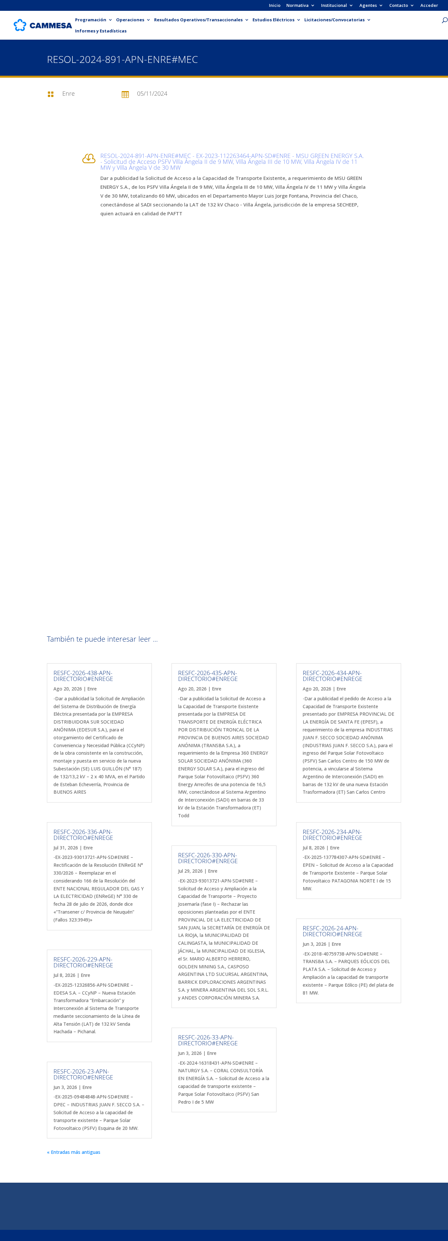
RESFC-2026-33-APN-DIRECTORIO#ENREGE (208, 1040)
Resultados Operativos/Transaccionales (198, 20)
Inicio (274, 5)
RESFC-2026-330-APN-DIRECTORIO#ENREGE (208, 858)
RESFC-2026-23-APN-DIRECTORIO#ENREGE (83, 1074)
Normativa (297, 5)
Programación (90, 20)
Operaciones (130, 20)
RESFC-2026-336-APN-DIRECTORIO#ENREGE (83, 835)
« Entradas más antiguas (73, 1152)
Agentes (368, 5)
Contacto (398, 5)
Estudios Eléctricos (274, 20)
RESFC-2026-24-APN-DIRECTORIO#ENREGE (332, 931)
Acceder (429, 5)
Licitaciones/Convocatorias (334, 20)
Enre (92, 689)
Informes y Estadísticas (101, 31)
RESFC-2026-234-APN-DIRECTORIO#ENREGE (332, 835)
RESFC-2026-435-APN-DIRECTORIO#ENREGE (208, 676)
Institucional (334, 5)
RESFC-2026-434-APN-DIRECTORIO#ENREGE (332, 676)
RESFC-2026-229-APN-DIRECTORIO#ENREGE (83, 962)
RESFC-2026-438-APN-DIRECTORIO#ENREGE (83, 676)
